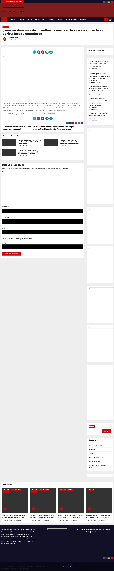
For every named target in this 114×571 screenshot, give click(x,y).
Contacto (92, 453)
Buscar (92, 426)
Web (3, 228)
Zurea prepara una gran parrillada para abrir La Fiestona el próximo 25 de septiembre (71, 142)
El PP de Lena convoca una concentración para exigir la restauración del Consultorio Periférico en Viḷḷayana (53, 128)
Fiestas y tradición (26, 19)
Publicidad (92, 449)
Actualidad (12, 19)
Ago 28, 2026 (24, 145)
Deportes (51, 19)
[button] (102, 19)
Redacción (14, 37)
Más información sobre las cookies (85, 569)
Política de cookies (95, 461)
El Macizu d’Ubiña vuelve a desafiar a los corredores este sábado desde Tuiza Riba (28, 152)
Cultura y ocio (39, 19)
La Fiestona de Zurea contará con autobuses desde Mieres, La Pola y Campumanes (29, 142)
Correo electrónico (9, 217)
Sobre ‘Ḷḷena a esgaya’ (96, 446)
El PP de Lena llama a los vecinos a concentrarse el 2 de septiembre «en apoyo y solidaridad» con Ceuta (98, 518)
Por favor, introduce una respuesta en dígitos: (17, 239)
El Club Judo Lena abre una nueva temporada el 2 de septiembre (98, 115)
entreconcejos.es (71, 19)
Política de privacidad (96, 457)
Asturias (60, 19)
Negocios (83, 19)
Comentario (6, 172)
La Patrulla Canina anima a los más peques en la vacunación (17, 128)
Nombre (5, 207)
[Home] (4, 19)
